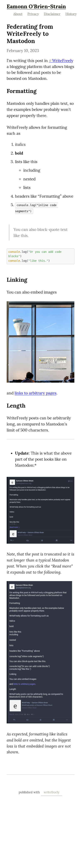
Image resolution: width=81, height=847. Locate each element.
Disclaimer (52, 14)
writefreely (51, 792)
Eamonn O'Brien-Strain (36, 6)
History (71, 14)
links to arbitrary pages (35, 393)
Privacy (33, 14)
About (17, 14)
